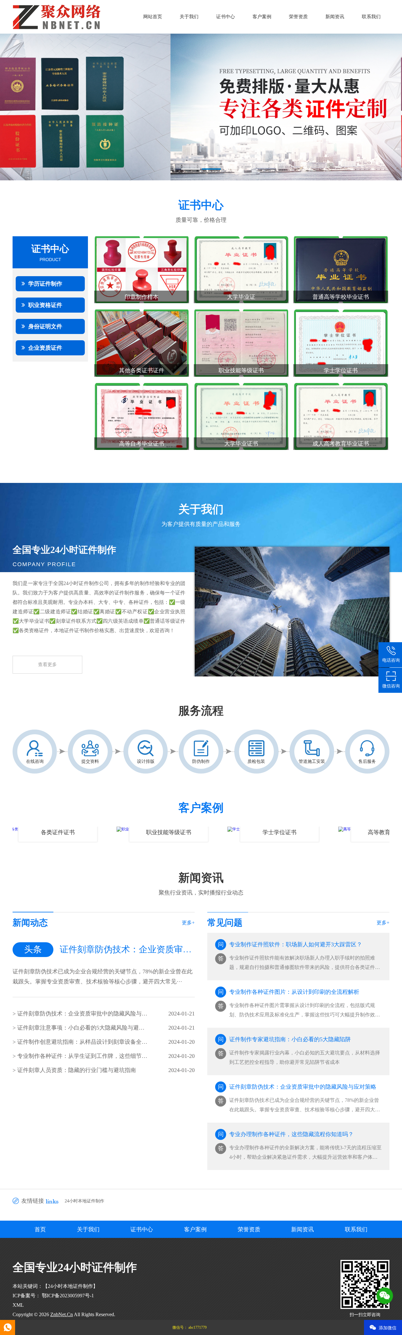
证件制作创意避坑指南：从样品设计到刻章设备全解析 (82, 1042)
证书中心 (225, 16)
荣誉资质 (298, 16)
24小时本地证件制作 (84, 1201)
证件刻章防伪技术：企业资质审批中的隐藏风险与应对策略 (82, 1013)
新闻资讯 (334, 16)
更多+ (188, 922)
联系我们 (371, 16)
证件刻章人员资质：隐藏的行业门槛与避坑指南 (76, 1070)
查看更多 (47, 664)
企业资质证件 (45, 348)
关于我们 (189, 16)
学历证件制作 (45, 284)
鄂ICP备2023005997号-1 (67, 1295)
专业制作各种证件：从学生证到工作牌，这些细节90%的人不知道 (82, 1056)
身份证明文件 (45, 326)
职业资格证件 (45, 305)
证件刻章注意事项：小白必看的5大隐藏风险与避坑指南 (82, 1028)
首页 (40, 1229)
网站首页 (152, 16)
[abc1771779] (7, 1327)
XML (18, 1305)
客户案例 (262, 16)
